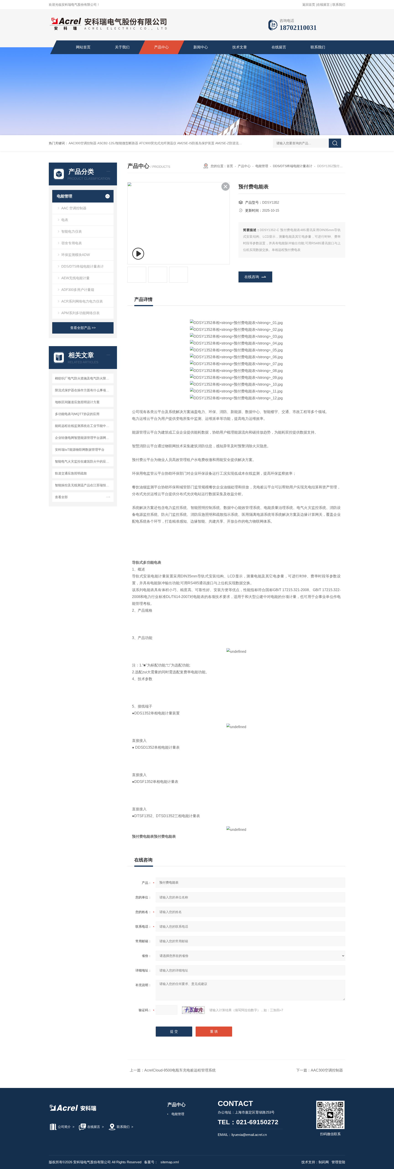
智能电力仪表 (71, 231)
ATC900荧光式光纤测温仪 (157, 143)
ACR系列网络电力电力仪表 (82, 301)
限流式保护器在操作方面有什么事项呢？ (83, 390)
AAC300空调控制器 (82, 143)
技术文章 (239, 47)
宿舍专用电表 (71, 243)
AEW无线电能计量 (75, 278)
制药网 (324, 1162)
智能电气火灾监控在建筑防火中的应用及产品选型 (83, 461)
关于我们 (122, 47)
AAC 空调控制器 (73, 208)
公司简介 (64, 1127)
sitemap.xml (170, 1162)
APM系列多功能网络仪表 (80, 313)
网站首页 (83, 47)
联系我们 (338, 4)
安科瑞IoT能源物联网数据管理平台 (79, 449)
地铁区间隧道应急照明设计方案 (77, 402)
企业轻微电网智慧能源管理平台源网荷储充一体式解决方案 (83, 438)
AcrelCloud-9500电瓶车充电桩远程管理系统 (180, 1070)
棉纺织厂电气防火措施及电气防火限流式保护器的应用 (83, 378)
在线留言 (323, 4)
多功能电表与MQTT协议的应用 (77, 414)
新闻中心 (200, 47)
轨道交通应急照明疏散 (71, 473)
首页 (230, 166)
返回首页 (308, 4)
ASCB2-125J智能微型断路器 (117, 143)
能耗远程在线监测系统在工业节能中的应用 (83, 426)
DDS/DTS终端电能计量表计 (82, 266)
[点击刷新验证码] (193, 1010)
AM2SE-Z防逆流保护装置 (233, 143)
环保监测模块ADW (75, 255)
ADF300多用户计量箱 (77, 290)
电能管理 (64, 196)
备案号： (151, 1162)
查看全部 (61, 497)
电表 (64, 220)
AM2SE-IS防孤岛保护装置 (195, 143)
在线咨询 (251, 277)
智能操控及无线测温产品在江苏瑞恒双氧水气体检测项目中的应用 (83, 485)
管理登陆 (338, 1162)
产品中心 (161, 47)
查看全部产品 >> (83, 328)
